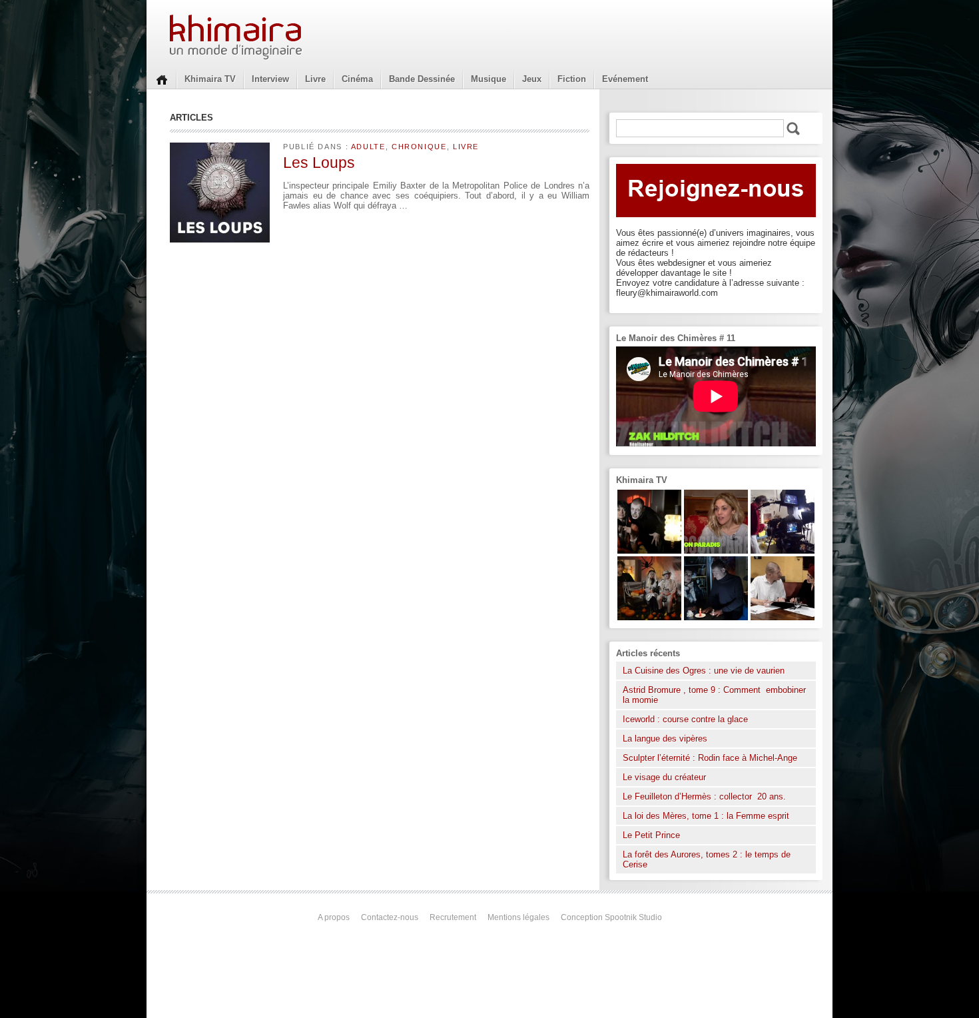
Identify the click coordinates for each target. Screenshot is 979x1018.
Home (162, 79)
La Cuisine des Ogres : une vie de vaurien (704, 671)
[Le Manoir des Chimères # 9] (716, 551)
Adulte (368, 147)
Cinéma (357, 79)
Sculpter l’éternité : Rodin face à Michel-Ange (710, 758)
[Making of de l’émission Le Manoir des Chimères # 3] (783, 551)
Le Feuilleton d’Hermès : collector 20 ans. (706, 796)
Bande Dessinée (422, 79)
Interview (270, 79)
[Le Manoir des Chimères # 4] (783, 617)
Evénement (625, 79)
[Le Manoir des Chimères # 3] (649, 551)
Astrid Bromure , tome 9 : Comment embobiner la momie (714, 695)
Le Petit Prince (651, 835)
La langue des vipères (665, 739)
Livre (315, 79)
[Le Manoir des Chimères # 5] (716, 617)
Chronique (419, 147)
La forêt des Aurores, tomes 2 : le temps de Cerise (707, 859)
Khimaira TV (210, 79)
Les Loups (319, 162)
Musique (488, 79)
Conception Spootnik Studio (611, 917)
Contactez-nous (389, 917)
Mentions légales (518, 917)
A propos (334, 917)
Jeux (531, 79)
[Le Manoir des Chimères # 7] (649, 617)
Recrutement (453, 917)
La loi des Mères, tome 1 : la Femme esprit (706, 816)
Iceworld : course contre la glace (685, 719)
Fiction (571, 79)
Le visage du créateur (664, 777)
